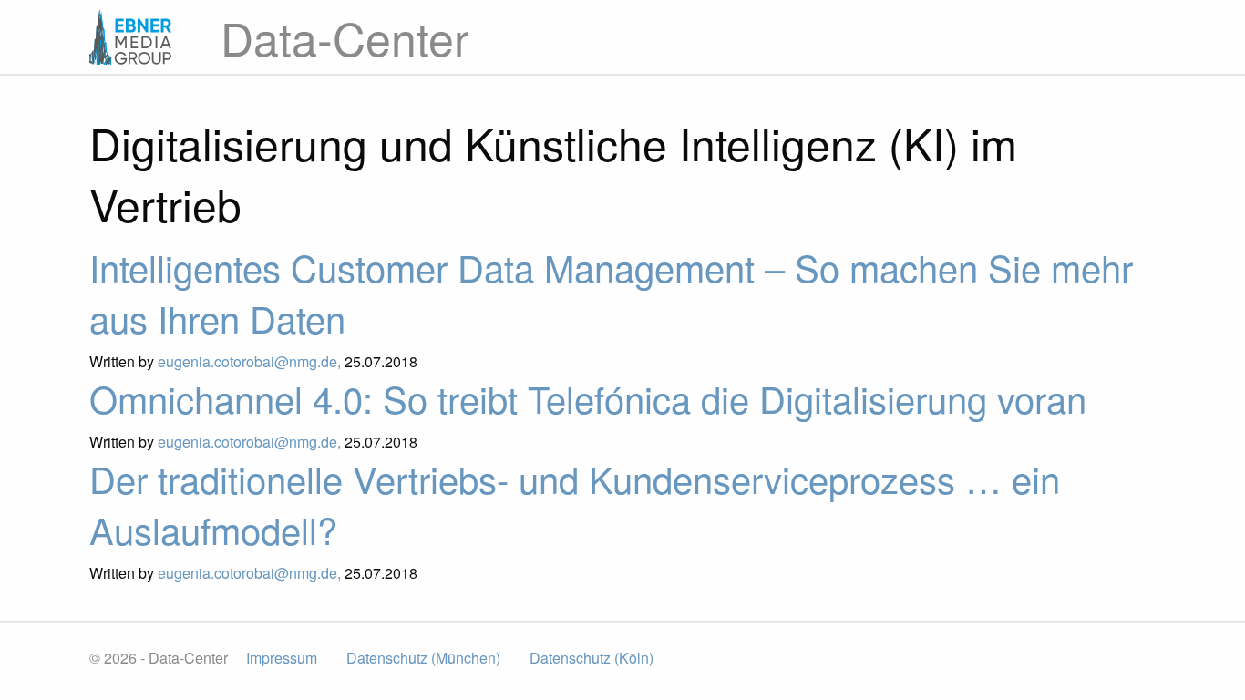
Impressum (281, 657)
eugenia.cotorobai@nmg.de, (251, 361)
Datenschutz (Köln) (591, 657)
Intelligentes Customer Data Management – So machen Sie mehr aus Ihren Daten (611, 292)
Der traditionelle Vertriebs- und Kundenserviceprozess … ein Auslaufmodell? (574, 503)
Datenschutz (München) (423, 657)
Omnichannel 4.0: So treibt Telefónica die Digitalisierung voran (587, 398)
